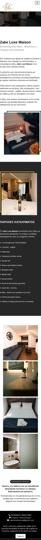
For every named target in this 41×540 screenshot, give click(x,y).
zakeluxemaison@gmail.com (21, 520)
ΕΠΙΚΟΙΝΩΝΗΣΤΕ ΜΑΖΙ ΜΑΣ (20, 481)
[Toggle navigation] (37, 3)
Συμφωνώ (20, 536)
